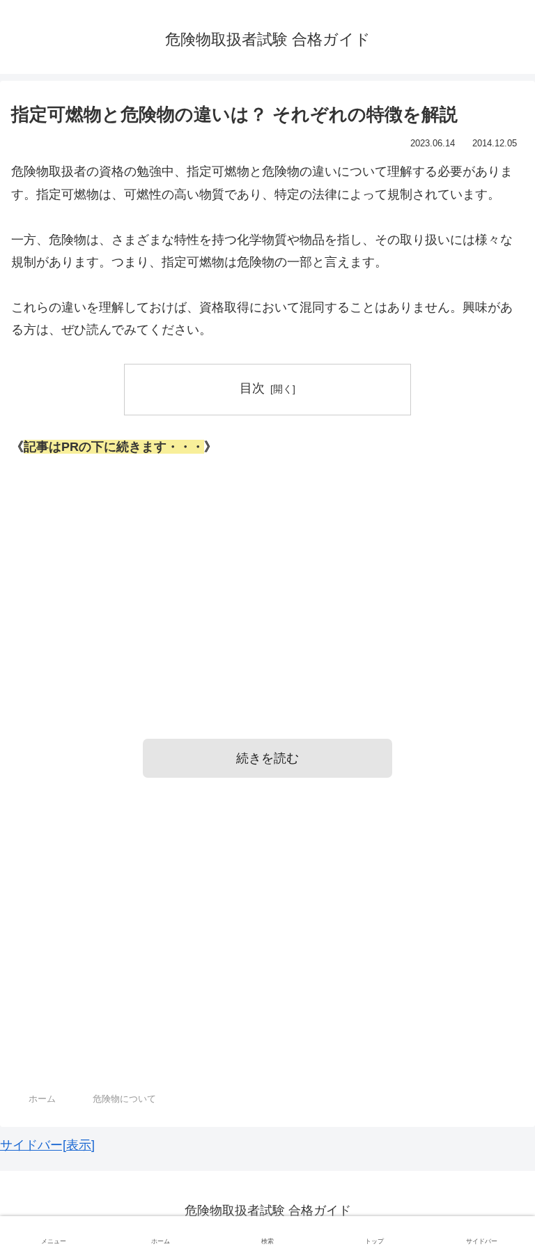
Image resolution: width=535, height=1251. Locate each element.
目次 (252, 388)
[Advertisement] (267, 578)
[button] (495, 1149)
